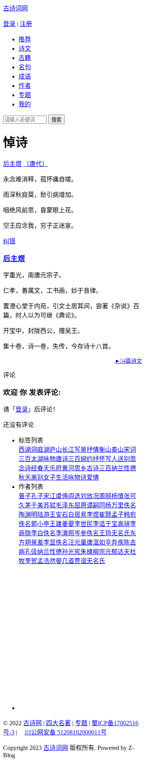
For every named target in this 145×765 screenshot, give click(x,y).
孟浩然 (46, 561)
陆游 (43, 514)
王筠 (105, 533)
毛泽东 (65, 505)
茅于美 (34, 505)
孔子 (37, 496)
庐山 (55, 449)
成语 (25, 76)
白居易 (77, 514)
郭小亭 (40, 524)
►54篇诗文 (128, 361)
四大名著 (58, 723)
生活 (62, 477)
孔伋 (31, 551)
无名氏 (120, 533)
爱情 (93, 477)
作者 (25, 85)
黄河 (68, 468)
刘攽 (86, 496)
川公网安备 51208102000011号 (66, 732)
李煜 (93, 514)
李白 (37, 533)
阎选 (74, 496)
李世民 (83, 524)
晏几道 (65, 561)
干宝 (111, 524)
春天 (43, 468)
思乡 (80, 468)
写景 (80, 449)
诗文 (25, 48)
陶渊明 (28, 514)
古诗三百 (99, 468)
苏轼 (49, 505)
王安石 (58, 514)
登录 (9, 23)
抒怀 (99, 459)
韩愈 (130, 514)
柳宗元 (102, 551)
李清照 (65, 533)
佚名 (130, 505)
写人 (111, 459)
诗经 (31, 468)
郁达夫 (120, 551)
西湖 (25, 449)
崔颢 (105, 514)
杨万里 (114, 505)
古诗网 (32, 723)
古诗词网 (15, 8)
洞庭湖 (40, 449)
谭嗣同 (96, 505)
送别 (124, 459)
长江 (68, 449)
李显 (49, 542)
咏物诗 (77, 477)
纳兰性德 (123, 468)
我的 (25, 104)
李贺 (31, 561)
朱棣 (86, 551)
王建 (55, 524)
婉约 (86, 459)
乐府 (55, 468)
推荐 (25, 39)
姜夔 (68, 524)
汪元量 (77, 542)
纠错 (9, 241)
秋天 (25, 477)
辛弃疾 (114, 542)
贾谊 (80, 561)
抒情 (93, 449)
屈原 (80, 505)
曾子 (25, 496)
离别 (37, 477)
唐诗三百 (68, 459)
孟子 (117, 514)
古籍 (25, 58)
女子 (49, 477)
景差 (37, 542)
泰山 (117, 449)
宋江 (49, 496)
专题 (25, 95)
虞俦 (62, 496)
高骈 (124, 524)
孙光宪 (71, 551)
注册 (26, 23)
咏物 (49, 459)
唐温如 (96, 542)
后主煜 (12, 164)
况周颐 (102, 496)
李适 (99, 524)
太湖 (37, 459)
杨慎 (117, 496)
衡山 (105, 449)
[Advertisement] (72, 637)
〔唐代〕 (35, 164)
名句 (25, 67)
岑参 (80, 533)
